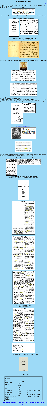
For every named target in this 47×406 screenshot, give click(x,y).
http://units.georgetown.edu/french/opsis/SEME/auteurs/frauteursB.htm (23, 126)
